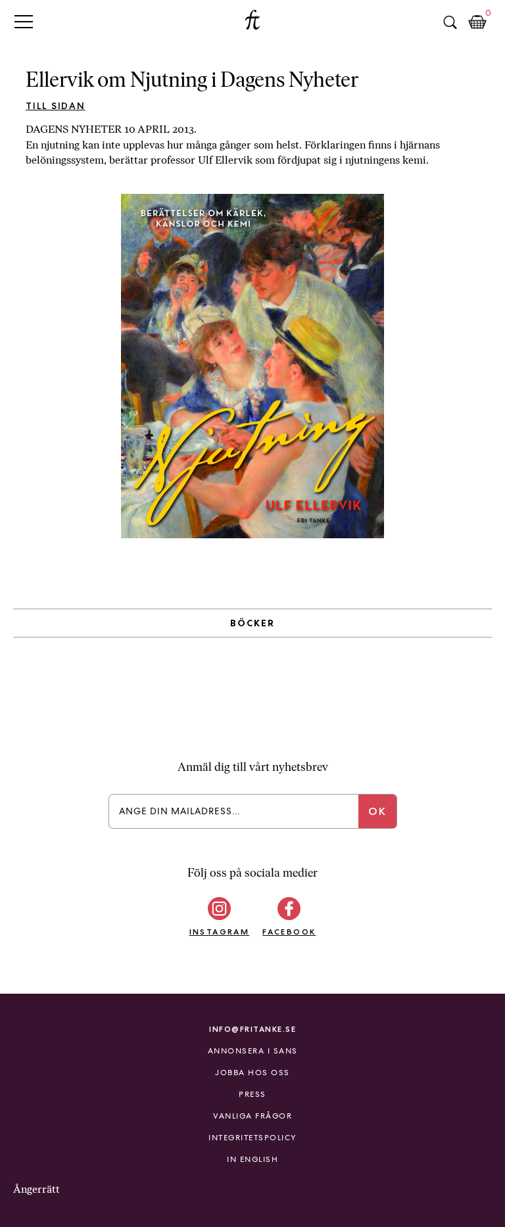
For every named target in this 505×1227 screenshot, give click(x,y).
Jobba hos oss (252, 1072)
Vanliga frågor (252, 1116)
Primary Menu (24, 21)
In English (252, 1159)
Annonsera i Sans (253, 1051)
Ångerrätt (36, 1189)
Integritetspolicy (252, 1137)
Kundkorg (477, 22)
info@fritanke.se (252, 1029)
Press (252, 1094)
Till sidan (55, 106)
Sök (450, 22)
